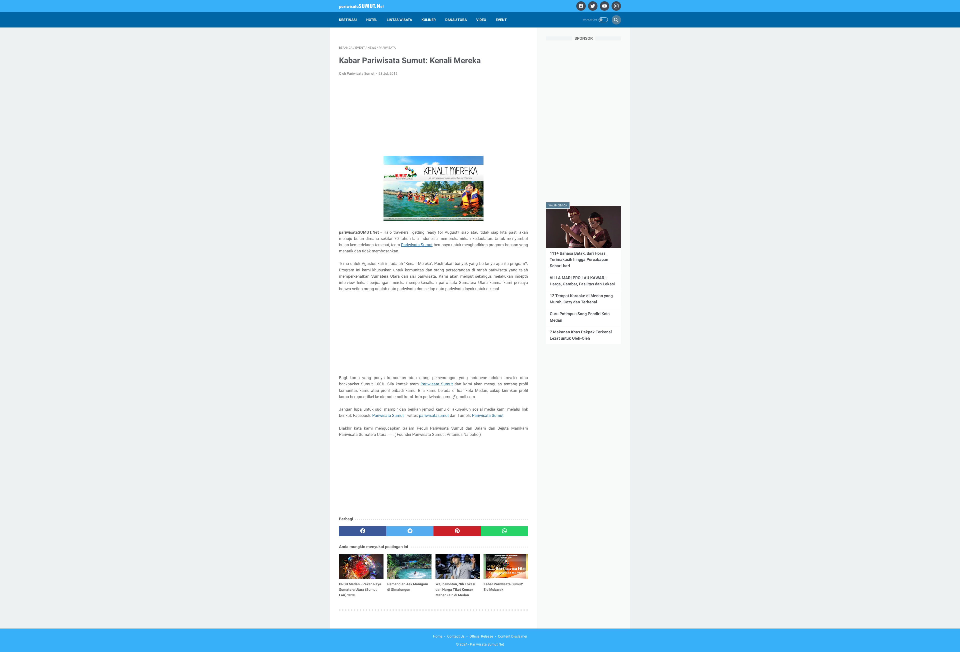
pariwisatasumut (434, 415)
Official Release (481, 636)
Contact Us (455, 636)
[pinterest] (457, 531)
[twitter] (592, 5)
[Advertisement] (433, 117)
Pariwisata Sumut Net (487, 644)
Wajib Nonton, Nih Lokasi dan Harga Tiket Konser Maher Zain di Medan (455, 589)
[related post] (361, 566)
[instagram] (615, 5)
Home (437, 636)
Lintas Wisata (399, 20)
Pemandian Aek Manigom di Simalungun (407, 587)
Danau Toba (456, 20)
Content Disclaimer (512, 636)
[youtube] (603, 5)
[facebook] (580, 5)
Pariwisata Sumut (416, 244)
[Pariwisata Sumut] (364, 6)
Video (481, 20)
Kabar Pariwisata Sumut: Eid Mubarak (503, 587)
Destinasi (348, 20)
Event (501, 20)
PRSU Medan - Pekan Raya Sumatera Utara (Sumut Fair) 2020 (360, 589)
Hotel (371, 20)
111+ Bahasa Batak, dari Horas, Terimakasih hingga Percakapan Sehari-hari (579, 259)
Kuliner (429, 20)
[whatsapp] (504, 531)
